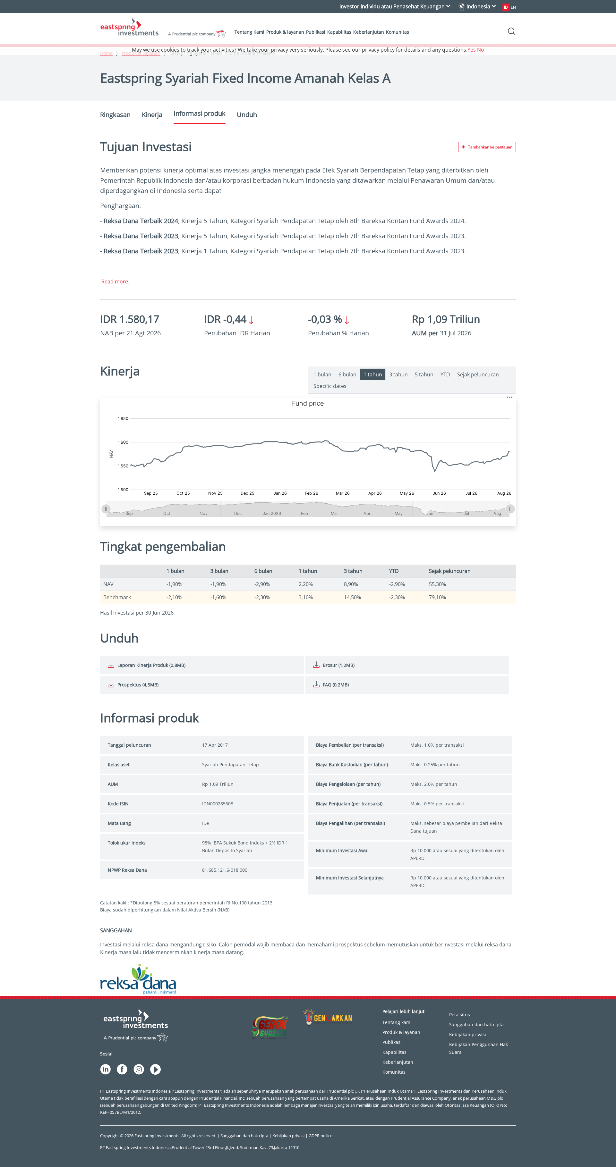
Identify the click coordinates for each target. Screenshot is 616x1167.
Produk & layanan (285, 32)
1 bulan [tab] (322, 374)
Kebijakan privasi (467, 1034)
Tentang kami (397, 1022)
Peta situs (459, 1015)
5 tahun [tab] (424, 374)
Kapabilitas (339, 32)
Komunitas (397, 32)
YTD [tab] (445, 374)
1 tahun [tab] (373, 374)
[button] (509, 397)
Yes (471, 49)
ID (506, 7)
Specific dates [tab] (329, 386)
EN (513, 7)
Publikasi (315, 32)
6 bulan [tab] (347, 374)
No (480, 49)
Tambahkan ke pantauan (490, 147)
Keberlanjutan (368, 32)
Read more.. (116, 281)
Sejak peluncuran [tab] (478, 374)
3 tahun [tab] (398, 374)
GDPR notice (320, 1135)
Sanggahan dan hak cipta (476, 1024)
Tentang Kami (249, 32)
